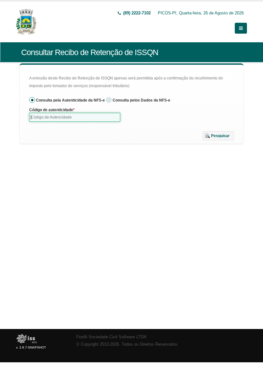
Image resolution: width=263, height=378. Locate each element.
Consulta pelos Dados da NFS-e (141, 100)
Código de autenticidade (51, 110)
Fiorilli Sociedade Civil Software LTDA (111, 337)
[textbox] (74, 117)
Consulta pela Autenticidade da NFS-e (70, 100)
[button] (218, 135)
